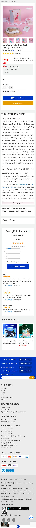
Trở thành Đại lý (5, 407)
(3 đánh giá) (17, 53)
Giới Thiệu (4, 388)
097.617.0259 (25, 367)
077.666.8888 (25, 371)
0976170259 (12, 419)
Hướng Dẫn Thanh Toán (7, 443)
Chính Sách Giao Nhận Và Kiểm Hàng (11, 440)
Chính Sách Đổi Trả (6, 431)
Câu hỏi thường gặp (6, 447)
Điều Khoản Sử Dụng (6, 438)
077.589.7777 (25, 359)
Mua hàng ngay (18, 103)
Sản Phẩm (6, 1)
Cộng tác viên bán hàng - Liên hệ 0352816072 (13, 412)
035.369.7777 (25, 363)
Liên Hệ (3, 399)
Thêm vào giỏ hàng (19, 98)
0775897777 (10, 421)
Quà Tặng (14, 1)
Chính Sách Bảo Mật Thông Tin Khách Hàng (13, 436)
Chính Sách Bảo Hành (7, 429)
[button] (3, 336)
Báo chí (3, 390)
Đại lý (2, 395)
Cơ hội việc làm (5, 409)
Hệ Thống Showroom (7, 397)
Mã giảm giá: (7, 91)
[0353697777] (18, 526)
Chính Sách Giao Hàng (7, 433)
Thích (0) (9, 285)
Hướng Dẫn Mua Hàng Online (9, 445)
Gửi (32, 377)
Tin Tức (3, 393)
